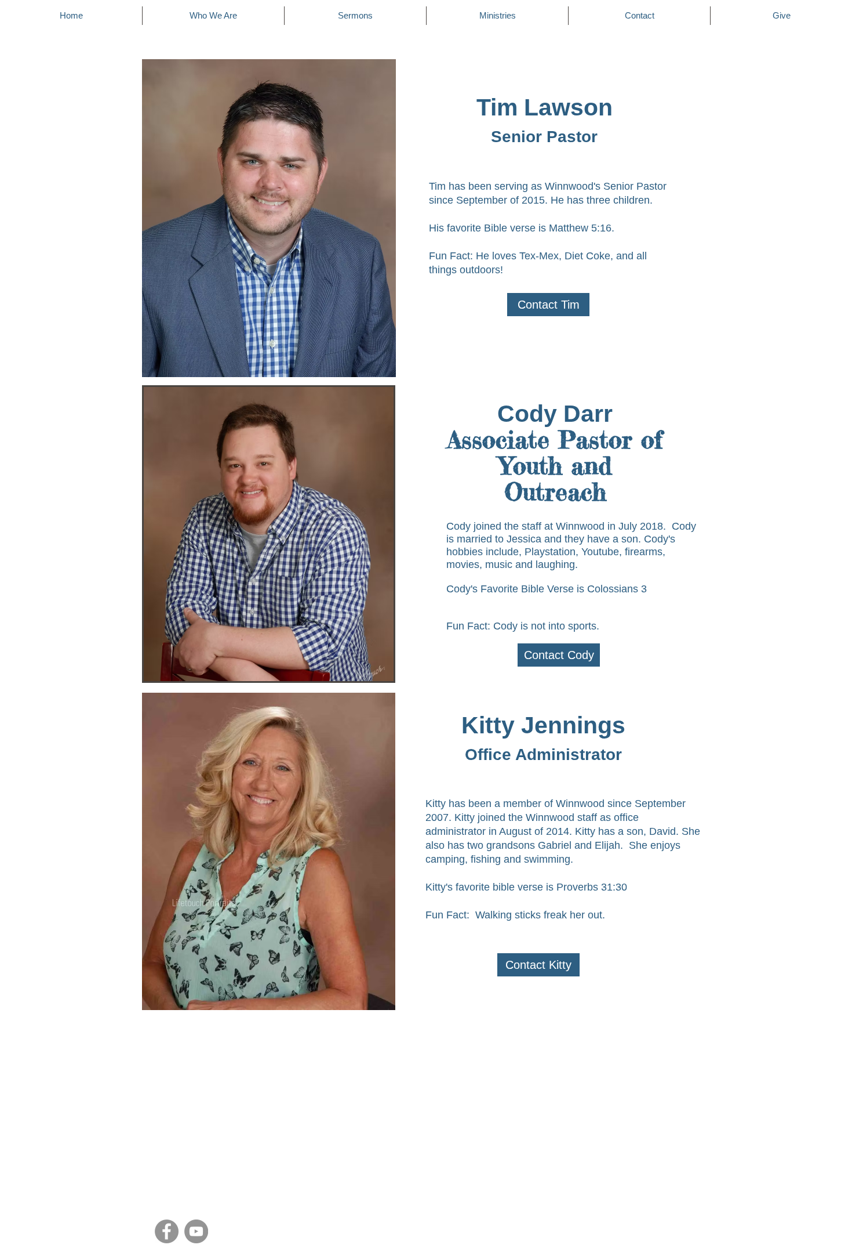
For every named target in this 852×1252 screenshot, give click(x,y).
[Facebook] (167, 1231)
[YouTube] (196, 1231)
